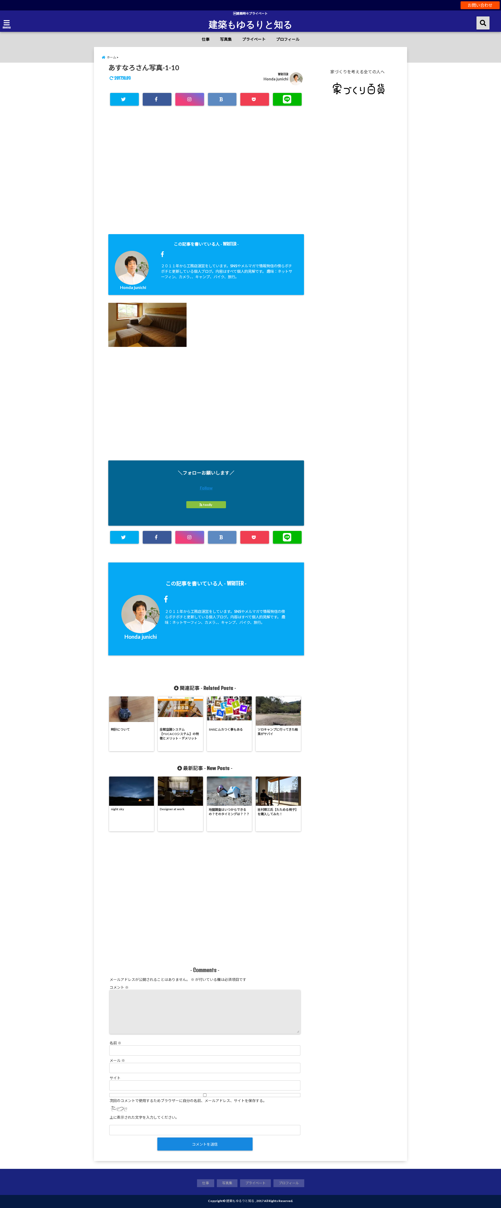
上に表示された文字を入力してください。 (144, 1117)
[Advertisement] (206, 179)
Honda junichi (276, 79)
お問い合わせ (480, 5)
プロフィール (288, 39)
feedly (207, 505)
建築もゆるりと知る (251, 24)
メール (117, 1060)
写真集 (226, 39)
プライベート (254, 39)
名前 (115, 1043)
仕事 (206, 39)
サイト (115, 1078)
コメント (119, 987)
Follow (206, 487)
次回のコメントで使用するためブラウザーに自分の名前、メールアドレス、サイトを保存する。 (188, 1100)
